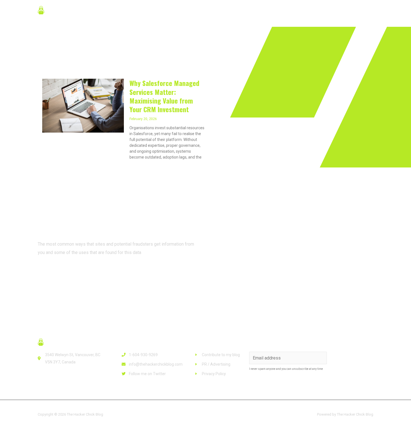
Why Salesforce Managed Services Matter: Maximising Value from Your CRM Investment (164, 96)
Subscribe (351, 358)
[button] (60, 273)
